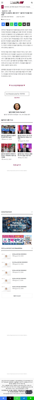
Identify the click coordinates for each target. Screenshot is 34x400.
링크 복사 (17, 97)
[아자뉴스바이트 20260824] (6, 256)
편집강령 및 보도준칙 (23, 390)
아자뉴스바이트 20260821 (19, 278)
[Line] (20, 24)
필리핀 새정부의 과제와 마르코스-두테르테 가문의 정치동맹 (8, 155)
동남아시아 (4, 11)
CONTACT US (22, 391)
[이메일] (24, 24)
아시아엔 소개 (5, 390)
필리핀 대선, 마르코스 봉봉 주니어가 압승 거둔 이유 (25, 154)
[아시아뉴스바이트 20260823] (6, 264)
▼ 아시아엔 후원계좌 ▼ (17, 85)
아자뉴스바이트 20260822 (19, 270)
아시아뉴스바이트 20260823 (19, 262)
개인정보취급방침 (14, 391)
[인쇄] (28, 24)
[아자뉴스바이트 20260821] (6, 281)
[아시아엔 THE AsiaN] (17, 2)
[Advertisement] (17, 189)
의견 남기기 (17, 165)
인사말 (10, 390)
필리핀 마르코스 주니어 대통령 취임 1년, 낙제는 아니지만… (25, 137)
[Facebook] (3, 24)
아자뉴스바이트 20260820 (19, 286)
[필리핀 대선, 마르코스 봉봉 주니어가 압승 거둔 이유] (25, 148)
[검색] (32, 3)
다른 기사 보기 (17, 296)
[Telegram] (16, 24)
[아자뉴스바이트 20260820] (6, 289)
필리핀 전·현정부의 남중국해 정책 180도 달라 (8, 136)
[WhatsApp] (11, 24)
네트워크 (15, 390)
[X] (7, 24)
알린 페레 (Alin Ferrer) (7, 16)
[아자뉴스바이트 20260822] (6, 273)
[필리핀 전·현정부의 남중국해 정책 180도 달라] (8, 129)
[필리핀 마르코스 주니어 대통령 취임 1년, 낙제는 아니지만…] (25, 129)
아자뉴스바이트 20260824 (19, 254)
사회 (10, 11)
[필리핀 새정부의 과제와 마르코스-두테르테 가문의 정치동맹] (8, 148)
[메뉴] (2, 3)
